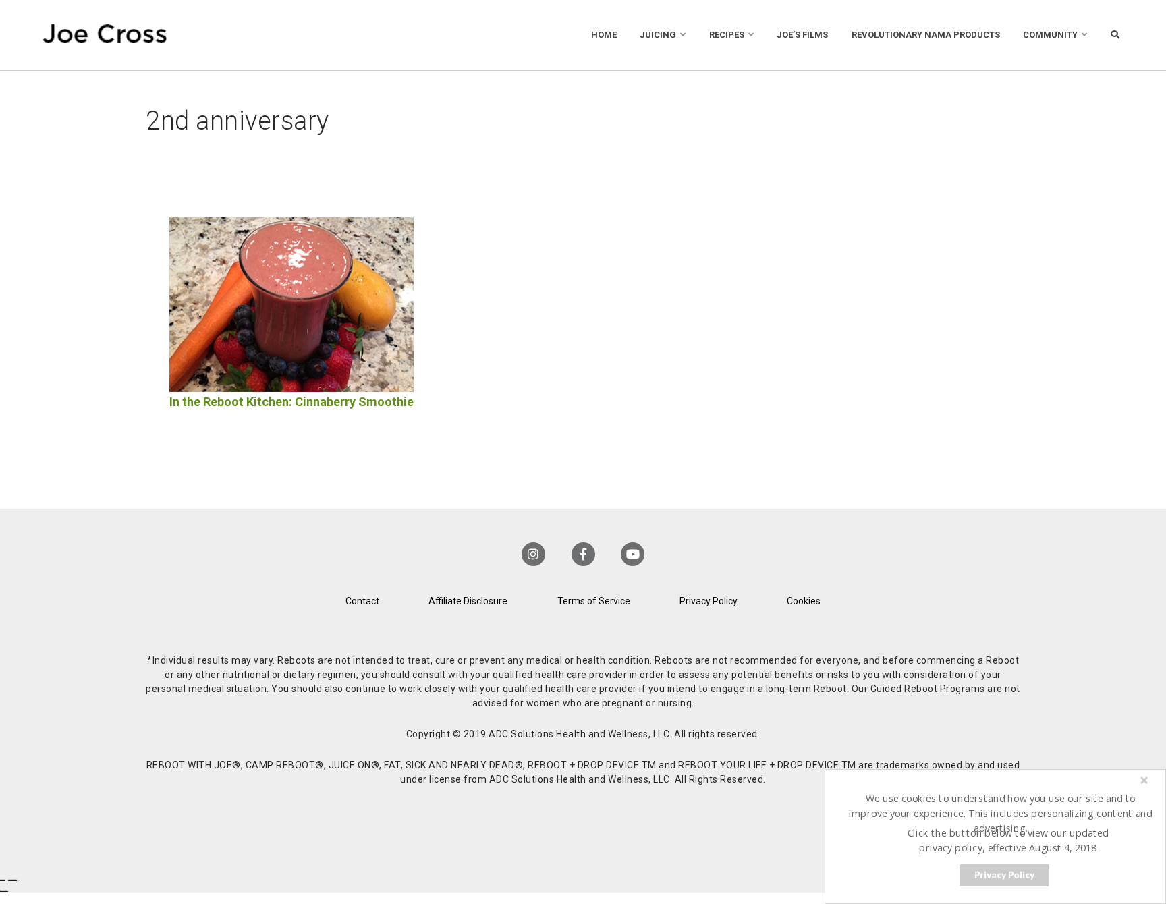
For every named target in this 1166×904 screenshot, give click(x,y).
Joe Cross (105, 35)
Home (604, 35)
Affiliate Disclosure (467, 601)
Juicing (658, 35)
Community (1050, 35)
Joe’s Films (802, 35)
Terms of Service (593, 601)
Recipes (726, 35)
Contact (362, 601)
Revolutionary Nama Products (926, 35)
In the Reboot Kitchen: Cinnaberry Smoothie (291, 402)
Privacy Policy (708, 601)
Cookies (804, 601)
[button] (1001, 813)
